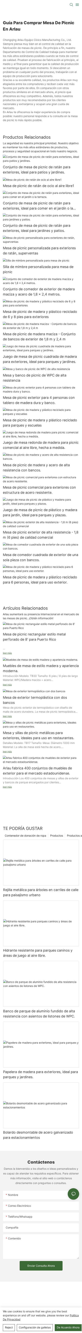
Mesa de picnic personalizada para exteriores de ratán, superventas (39, 250)
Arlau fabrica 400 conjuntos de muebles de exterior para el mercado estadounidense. (37, 770)
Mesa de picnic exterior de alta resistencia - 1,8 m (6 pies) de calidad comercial (40, 534)
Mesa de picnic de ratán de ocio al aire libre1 (38, 186)
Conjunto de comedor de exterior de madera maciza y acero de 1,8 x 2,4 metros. (39, 291)
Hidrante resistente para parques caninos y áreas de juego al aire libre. (37, 952)
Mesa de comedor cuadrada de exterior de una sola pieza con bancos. (40, 557)
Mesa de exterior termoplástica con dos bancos (35, 700)
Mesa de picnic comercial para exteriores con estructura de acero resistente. (39, 490)
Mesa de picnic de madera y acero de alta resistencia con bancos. (36, 467)
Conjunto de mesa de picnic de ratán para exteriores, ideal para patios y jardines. (36, 169)
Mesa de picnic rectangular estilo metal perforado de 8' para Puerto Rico (34, 636)
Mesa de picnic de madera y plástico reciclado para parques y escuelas (40, 422)
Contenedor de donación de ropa (25, 835)
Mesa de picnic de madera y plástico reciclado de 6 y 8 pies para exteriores (40, 314)
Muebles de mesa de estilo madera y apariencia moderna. (41, 668)
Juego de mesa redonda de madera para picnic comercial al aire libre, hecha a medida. (41, 445)
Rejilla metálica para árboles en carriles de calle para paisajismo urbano (40, 892)
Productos (56, 835)
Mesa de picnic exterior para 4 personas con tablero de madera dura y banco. (39, 400)
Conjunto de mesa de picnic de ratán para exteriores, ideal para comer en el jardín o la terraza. (38, 206)
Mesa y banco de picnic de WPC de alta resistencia (34, 377)
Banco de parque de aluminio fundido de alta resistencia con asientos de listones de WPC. (39, 1013)
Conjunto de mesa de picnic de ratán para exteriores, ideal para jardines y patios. (36, 228)
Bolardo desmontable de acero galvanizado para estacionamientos (38, 1135)
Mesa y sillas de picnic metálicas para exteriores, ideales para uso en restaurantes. (38, 735)
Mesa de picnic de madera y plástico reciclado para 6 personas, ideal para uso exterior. (40, 579)
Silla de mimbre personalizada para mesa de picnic (38, 269)
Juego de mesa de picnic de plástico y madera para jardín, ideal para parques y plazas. (40, 512)
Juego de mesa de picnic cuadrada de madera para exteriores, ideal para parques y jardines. (40, 359)
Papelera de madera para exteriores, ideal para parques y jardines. (40, 1074)
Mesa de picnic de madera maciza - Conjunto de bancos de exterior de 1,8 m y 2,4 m (39, 336)
